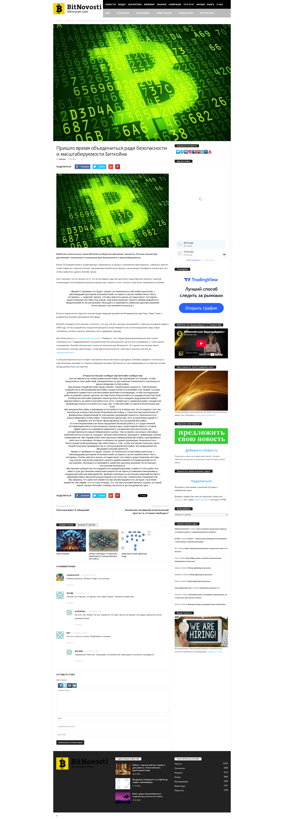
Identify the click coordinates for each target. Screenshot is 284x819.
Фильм (200, 4)
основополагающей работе (88, 338)
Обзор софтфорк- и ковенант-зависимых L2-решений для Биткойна (103, 556)
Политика (123, 13)
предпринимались (65, 352)
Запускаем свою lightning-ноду (134, 554)
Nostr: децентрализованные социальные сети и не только (147, 795)
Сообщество (69, 21)
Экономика (143, 13)
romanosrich (73, 575)
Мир (107, 13)
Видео (122, 4)
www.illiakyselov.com (183, 588)
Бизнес (178, 777)
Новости (110, 4)
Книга (210, 4)
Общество (179, 790)
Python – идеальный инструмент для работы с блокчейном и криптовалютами (148, 768)
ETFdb (177, 539)
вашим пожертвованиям (204, 415)
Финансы (179, 773)
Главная (59, 21)
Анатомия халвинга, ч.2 (209, 588)
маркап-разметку (202, 500)
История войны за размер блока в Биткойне (207, 604)
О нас (220, 4)
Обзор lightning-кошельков (199, 568)
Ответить (70, 585)
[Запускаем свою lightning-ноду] (136, 540)
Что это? (188, 4)
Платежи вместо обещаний (72, 509)
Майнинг (149, 4)
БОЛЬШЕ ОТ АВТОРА (86, 525)
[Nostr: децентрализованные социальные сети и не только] (122, 797)
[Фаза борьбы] (71, 540)
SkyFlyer (62, 159)
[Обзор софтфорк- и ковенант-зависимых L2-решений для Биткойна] (103, 540)
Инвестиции (163, 13)
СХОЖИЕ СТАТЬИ (66, 525)
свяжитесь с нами (214, 652)
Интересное (207, 13)
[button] (226, 13)
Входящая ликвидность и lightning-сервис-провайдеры (150, 780)
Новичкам (175, 4)
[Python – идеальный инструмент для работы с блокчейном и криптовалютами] (122, 769)
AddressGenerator (182, 529)
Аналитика (135, 4)
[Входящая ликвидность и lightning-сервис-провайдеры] (122, 783)
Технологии (185, 13)
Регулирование (181, 782)
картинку (178, 500)
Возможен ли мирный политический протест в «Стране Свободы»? (147, 511)
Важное (161, 4)
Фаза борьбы (62, 553)
